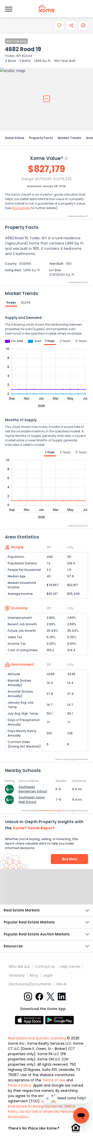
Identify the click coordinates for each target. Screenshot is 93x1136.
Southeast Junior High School (32, 799)
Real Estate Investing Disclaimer (35, 1106)
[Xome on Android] (59, 1020)
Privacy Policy (19, 1085)
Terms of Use (53, 1080)
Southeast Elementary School (33, 789)
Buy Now (69, 859)
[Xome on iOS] (30, 1020)
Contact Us (45, 966)
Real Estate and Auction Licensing (37, 1038)
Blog (34, 975)
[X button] (51, 996)
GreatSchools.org (50, 810)
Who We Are (19, 966)
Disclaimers (21, 208)
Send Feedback (46, 891)
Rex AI (61, 984)
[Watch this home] (59, 25)
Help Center (70, 966)
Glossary (17, 975)
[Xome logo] (47, 8)
